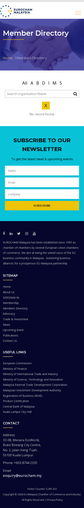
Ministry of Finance (15, 369)
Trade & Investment (15, 319)
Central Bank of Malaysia (19, 406)
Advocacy (9, 313)
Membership (11, 303)
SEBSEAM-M (11, 297)
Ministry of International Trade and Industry (30, 374)
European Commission (17, 363)
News (6, 324)
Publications (10, 335)
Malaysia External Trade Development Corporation (35, 385)
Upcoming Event (13, 330)
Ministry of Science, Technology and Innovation (33, 379)
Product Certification (16, 401)
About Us (9, 292)
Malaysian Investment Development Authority (32, 390)
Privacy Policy (55, 500)
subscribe (42, 205)
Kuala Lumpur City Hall (17, 412)
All (24, 83)
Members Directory (15, 308)
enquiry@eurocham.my (22, 475)
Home (7, 286)
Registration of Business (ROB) (22, 396)
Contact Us (10, 341)
